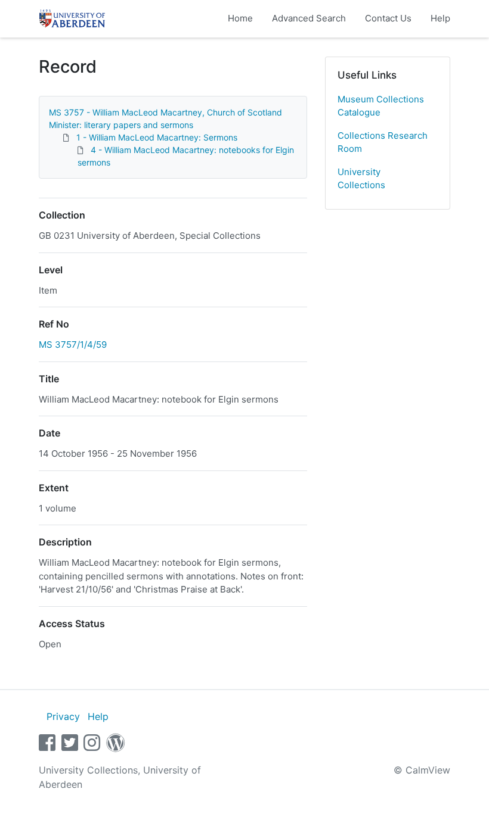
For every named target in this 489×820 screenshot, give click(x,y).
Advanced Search (309, 18)
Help (440, 18)
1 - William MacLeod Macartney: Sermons (156, 137)
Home (240, 18)
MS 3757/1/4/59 (73, 344)
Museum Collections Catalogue (381, 106)
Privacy (63, 716)
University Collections (361, 178)
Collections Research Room (383, 142)
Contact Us (388, 18)
